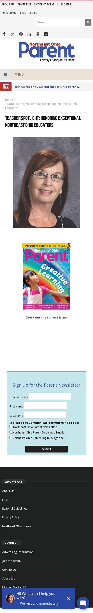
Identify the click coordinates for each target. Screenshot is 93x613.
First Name (16, 406)
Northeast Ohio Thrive (16, 526)
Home (9, 99)
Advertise (24, 4)
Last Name (16, 415)
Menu (19, 74)
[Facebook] (4, 34)
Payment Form (44, 4)
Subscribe (64, 4)
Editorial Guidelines (14, 508)
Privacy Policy (10, 517)
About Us (8, 4)
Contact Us (9, 569)
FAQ (5, 499)
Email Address (18, 397)
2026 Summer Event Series (19, 12)
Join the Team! (11, 561)
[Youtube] (37, 34)
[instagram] (46, 34)
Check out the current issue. (46, 317)
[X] (12, 34)
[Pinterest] (21, 34)
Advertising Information (17, 552)
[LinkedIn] (29, 34)
